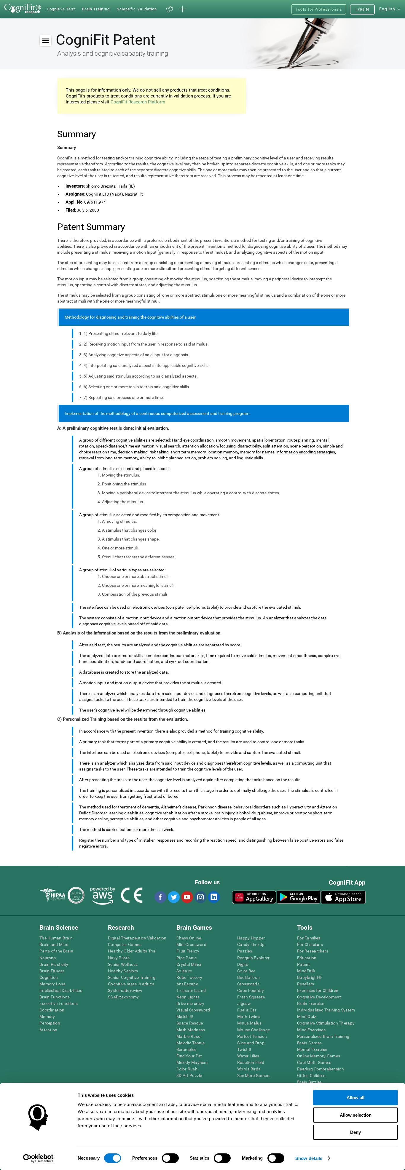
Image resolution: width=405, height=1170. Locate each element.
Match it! (185, 1016)
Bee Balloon (248, 977)
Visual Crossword (193, 1010)
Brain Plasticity (53, 964)
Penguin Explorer (253, 957)
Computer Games (124, 944)
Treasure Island (191, 990)
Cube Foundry (250, 990)
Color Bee (246, 970)
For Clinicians (310, 944)
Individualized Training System (326, 1010)
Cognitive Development (319, 997)
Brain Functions (54, 997)
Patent (303, 964)
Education (307, 957)
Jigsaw (244, 1003)
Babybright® (309, 977)
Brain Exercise (310, 1003)
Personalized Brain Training (323, 1036)
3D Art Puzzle (189, 1075)
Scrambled (186, 1049)
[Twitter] (173, 897)
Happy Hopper (251, 938)
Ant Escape (187, 984)
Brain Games (309, 1042)
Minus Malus (249, 1023)
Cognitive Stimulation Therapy (326, 1023)
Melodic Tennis (190, 1042)
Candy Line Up (251, 944)
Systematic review (125, 990)
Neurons (47, 957)
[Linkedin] (213, 897)
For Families (308, 938)
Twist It (244, 1049)
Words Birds (248, 1069)
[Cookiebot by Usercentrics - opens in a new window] (38, 1158)
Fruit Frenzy (187, 951)
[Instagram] (200, 897)
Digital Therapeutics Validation (137, 938)
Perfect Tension (252, 1036)
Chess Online (188, 938)
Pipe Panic (186, 957)
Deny (355, 1132)
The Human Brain (56, 938)
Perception (49, 1023)
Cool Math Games (314, 1062)
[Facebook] (160, 897)
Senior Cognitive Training (131, 977)
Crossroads (248, 984)
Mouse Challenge (253, 1029)
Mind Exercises (311, 1029)
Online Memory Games (318, 1056)
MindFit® (306, 970)
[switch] (170, 1158)
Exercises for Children (317, 990)
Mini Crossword (191, 944)
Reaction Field (250, 1062)
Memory (47, 1016)
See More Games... (255, 1075)
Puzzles (244, 951)
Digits (242, 964)
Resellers (305, 984)
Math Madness (190, 1029)
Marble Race (188, 1036)
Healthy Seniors (123, 970)
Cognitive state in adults (131, 984)
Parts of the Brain (56, 951)
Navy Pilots (119, 957)
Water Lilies (248, 1056)
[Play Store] (299, 897)
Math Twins (248, 1016)
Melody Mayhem (192, 1062)
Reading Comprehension (320, 1069)
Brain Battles (309, 1082)
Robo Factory (189, 977)
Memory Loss (52, 984)
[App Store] (343, 897)
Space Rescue (189, 1023)
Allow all (355, 1097)
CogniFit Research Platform (138, 102)
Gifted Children (311, 1075)
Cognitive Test (61, 9)
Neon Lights (188, 997)
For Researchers (312, 951)
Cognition (48, 977)
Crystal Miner (189, 964)
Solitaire (184, 970)
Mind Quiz (306, 1016)
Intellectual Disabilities (60, 990)
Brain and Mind (53, 944)
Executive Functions (58, 1003)
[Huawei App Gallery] (254, 897)
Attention (48, 1029)
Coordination (51, 1010)
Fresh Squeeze (251, 997)
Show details (308, 1158)
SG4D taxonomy (123, 997)
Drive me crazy (190, 1003)
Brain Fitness (52, 970)
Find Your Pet (189, 1056)
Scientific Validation (137, 9)
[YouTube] (187, 897)
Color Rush (186, 1069)
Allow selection (355, 1115)
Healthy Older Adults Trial (132, 951)
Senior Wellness (123, 964)
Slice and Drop (250, 1042)
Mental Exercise (312, 1049)
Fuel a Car (246, 1010)
